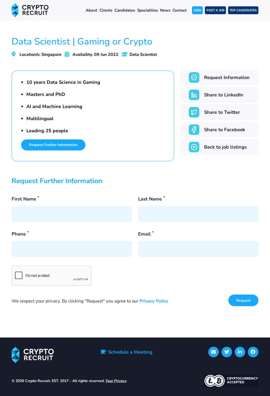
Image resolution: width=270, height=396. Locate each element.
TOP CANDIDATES (243, 10)
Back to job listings (225, 147)
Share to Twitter (222, 112)
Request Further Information (53, 144)
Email (146, 234)
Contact (179, 10)
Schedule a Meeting (130, 352)
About (91, 10)
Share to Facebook (224, 129)
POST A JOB (215, 10)
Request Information (227, 77)
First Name (25, 199)
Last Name (151, 199)
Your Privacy (116, 380)
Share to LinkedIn (223, 95)
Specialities (147, 10)
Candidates (124, 10)
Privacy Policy (153, 301)
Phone (20, 234)
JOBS (197, 10)
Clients (105, 10)
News (165, 10)
